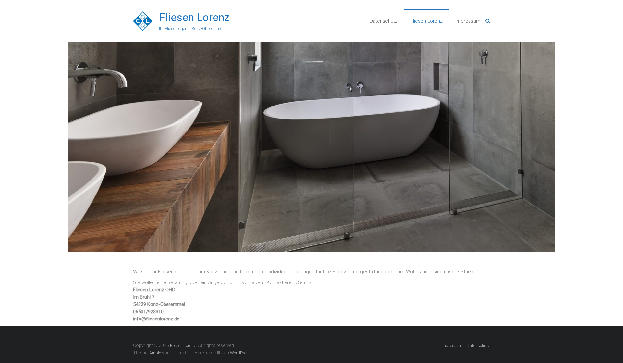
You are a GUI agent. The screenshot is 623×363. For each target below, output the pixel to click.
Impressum (468, 21)
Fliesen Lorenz (194, 17)
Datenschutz (383, 21)
